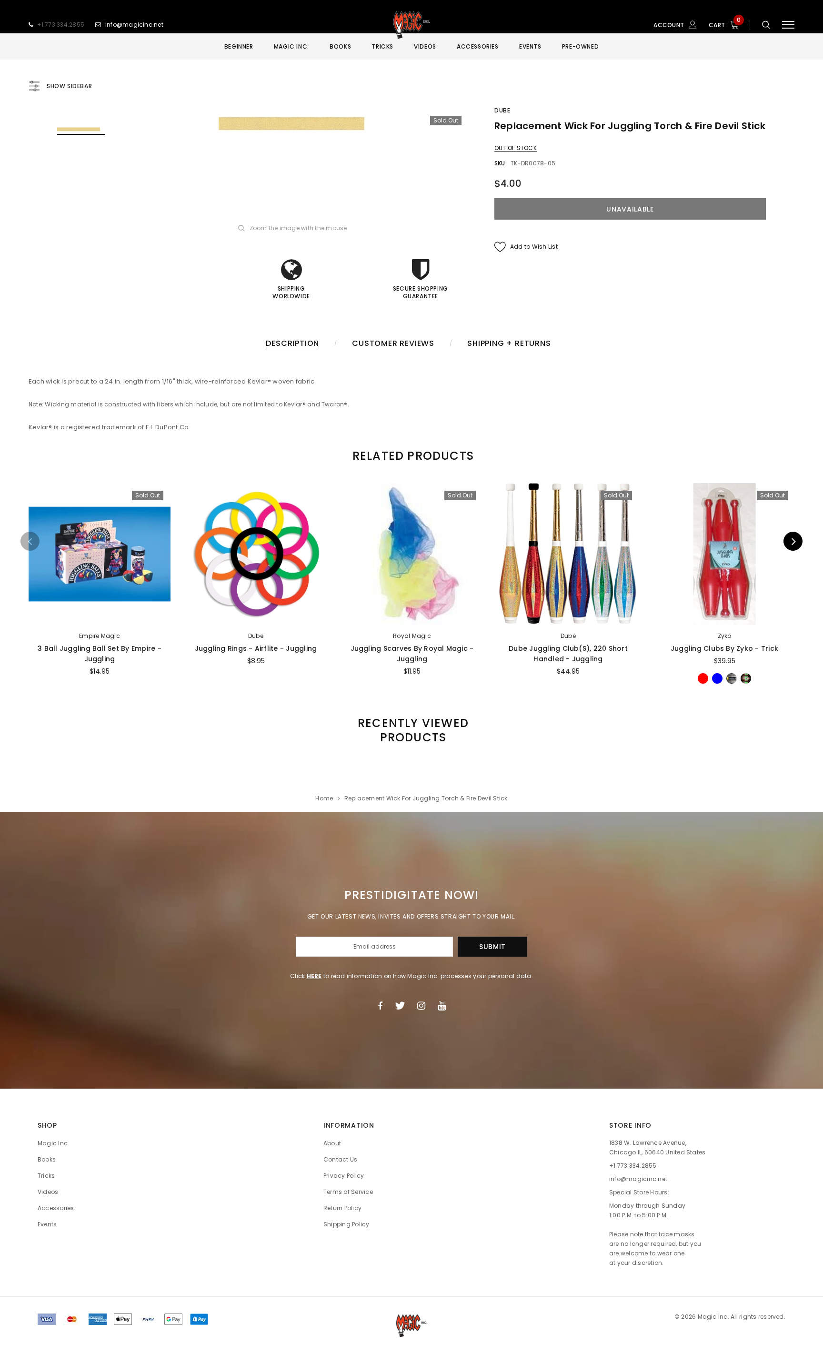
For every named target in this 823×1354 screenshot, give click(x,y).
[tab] (411, 455)
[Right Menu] (788, 25)
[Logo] (411, 24)
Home (324, 798)
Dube (502, 110)
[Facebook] (380, 1005)
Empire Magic (99, 636)
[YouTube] (442, 1005)
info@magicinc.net (134, 24)
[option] (299, 124)
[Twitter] (400, 1005)
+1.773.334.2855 (61, 24)
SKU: (500, 163)
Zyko (725, 636)
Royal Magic (412, 636)
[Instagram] (421, 1005)
